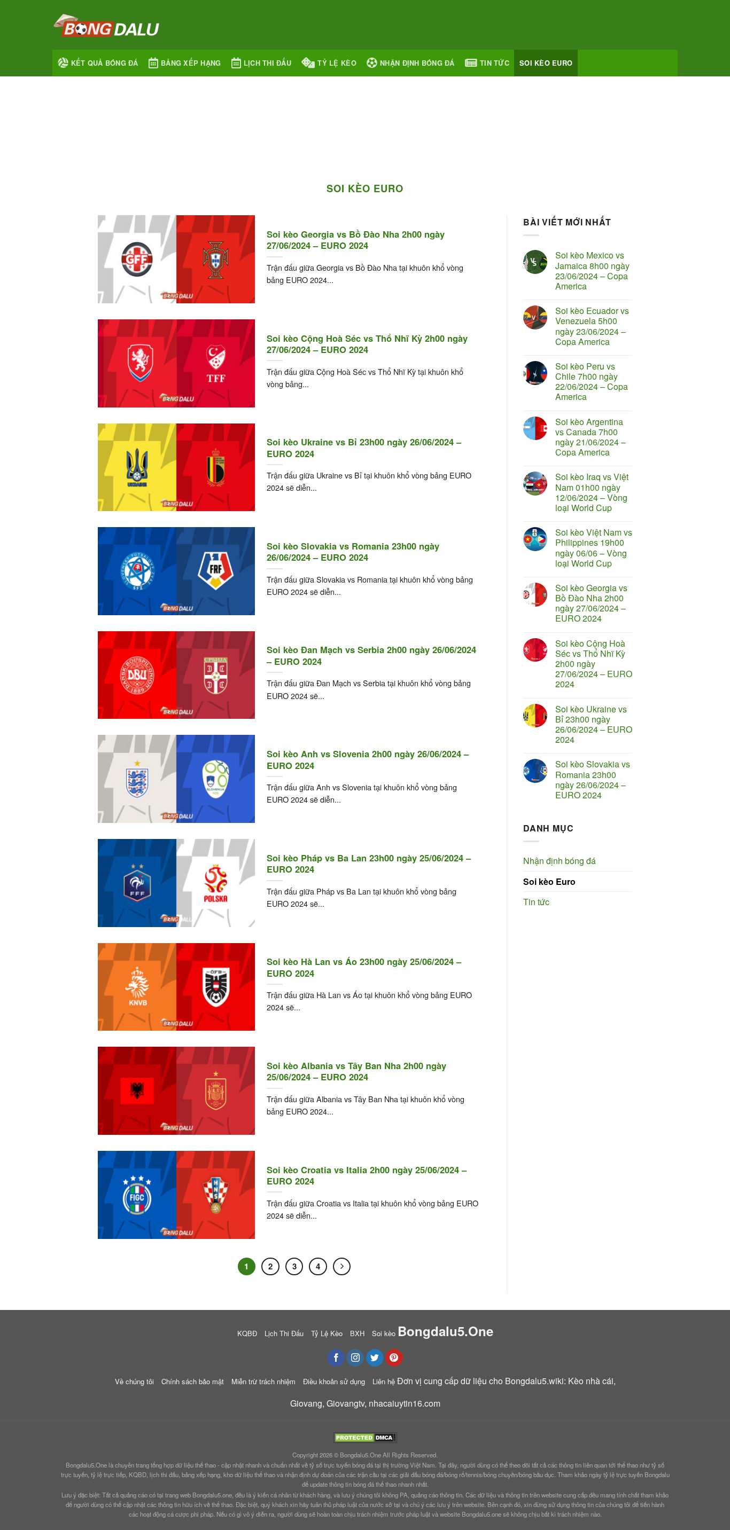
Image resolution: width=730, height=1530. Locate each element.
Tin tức (494, 63)
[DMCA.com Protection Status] (365, 1436)
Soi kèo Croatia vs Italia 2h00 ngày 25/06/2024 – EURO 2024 (367, 1175)
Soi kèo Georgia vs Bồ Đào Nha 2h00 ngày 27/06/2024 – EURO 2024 (356, 240)
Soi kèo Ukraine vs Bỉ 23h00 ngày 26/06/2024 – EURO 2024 (364, 447)
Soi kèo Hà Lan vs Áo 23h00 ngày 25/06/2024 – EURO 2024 (364, 967)
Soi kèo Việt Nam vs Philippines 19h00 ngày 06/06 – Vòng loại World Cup (593, 547)
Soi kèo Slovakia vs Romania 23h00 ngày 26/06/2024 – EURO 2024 (353, 551)
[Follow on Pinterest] (394, 1358)
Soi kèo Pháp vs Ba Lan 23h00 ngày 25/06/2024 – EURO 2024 (369, 863)
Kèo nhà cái (590, 1381)
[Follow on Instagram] (355, 1358)
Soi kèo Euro (545, 63)
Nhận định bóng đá (417, 63)
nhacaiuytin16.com (404, 1403)
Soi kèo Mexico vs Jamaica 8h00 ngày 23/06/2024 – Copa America (592, 270)
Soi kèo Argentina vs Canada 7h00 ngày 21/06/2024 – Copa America (590, 437)
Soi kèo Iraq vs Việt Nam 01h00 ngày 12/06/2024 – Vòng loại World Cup (591, 492)
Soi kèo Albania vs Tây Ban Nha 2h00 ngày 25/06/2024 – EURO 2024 (356, 1071)
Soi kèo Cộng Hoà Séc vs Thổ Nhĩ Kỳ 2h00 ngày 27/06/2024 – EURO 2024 (367, 344)
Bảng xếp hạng (191, 63)
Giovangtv (345, 1403)
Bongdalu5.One (360, 1454)
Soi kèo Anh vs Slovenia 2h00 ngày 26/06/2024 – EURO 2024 (368, 759)
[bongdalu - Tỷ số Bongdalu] (105, 25)
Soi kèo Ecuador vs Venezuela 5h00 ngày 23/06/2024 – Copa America (592, 326)
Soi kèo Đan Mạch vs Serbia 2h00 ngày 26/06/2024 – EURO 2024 (371, 655)
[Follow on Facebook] (336, 1358)
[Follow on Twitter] (375, 1358)
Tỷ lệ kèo (336, 63)
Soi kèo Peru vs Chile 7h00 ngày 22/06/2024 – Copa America (591, 381)
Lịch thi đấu (267, 63)
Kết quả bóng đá (104, 63)
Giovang (306, 1403)
